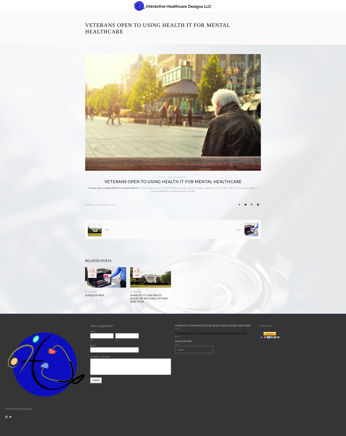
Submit (95, 380)
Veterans (112, 204)
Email (93, 345)
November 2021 (266, 325)
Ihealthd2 (181, 177)
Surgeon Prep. (95, 295)
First (92, 340)
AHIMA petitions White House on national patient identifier (149, 298)
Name (93, 331)
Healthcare (89, 204)
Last (116, 340)
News (169, 177)
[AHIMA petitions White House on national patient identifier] (150, 277)
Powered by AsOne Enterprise (19, 408)
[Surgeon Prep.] (105, 277)
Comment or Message (100, 356)
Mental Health (102, 204)
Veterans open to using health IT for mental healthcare (113, 188)
